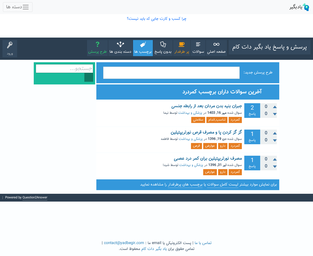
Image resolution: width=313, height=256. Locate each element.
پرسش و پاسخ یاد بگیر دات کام (269, 47)
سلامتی (198, 120)
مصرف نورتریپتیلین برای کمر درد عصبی (208, 158)
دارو (222, 146)
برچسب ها (143, 52)
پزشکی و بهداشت (190, 113)
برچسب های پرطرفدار (185, 185)
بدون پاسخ (163, 52)
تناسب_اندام (216, 120)
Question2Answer (34, 197)
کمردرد (235, 120)
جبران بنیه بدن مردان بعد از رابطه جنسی (206, 106)
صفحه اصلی (216, 52)
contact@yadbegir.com (124, 243)
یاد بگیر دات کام (154, 249)
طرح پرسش (97, 52)
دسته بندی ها (120, 52)
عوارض (210, 146)
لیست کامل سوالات (222, 185)
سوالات (198, 52)
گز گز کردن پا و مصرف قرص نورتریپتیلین (206, 132)
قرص (196, 146)
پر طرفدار (181, 52)
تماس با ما (203, 243)
